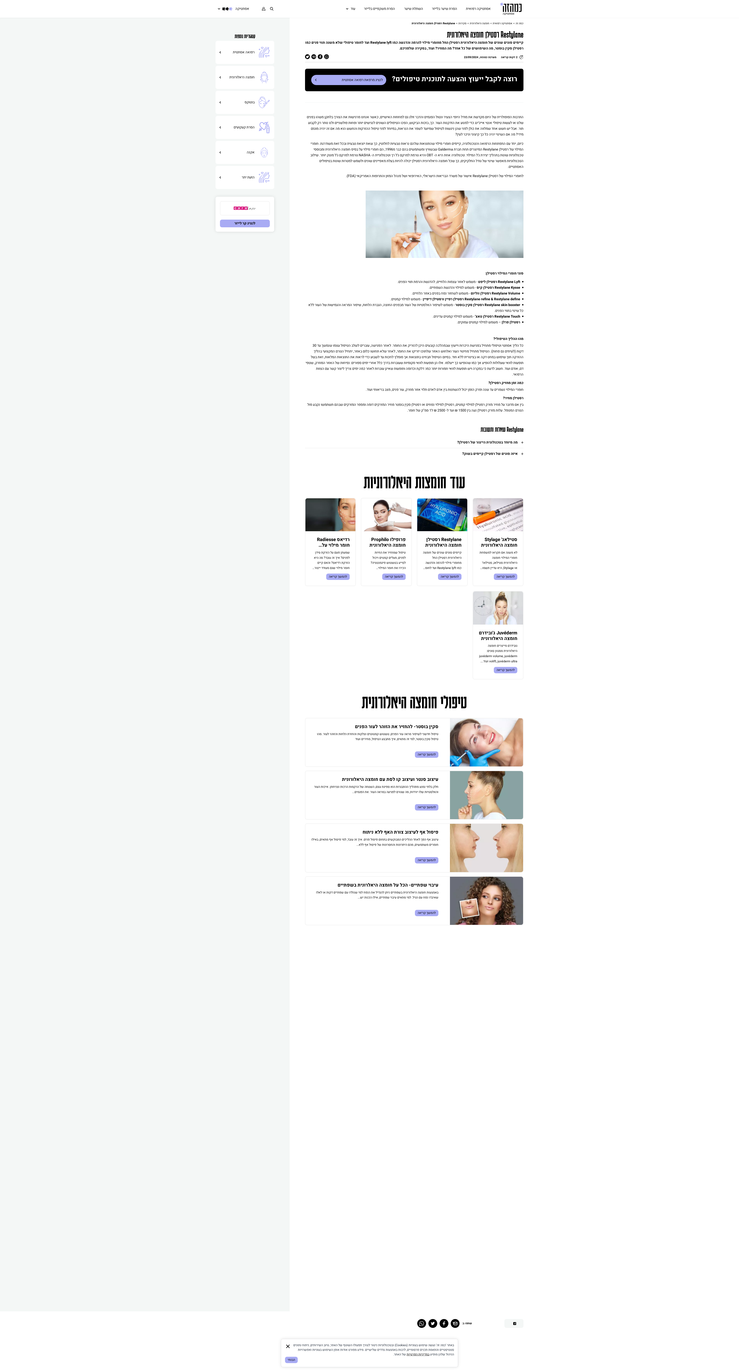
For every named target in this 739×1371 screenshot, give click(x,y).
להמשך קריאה (506, 576)
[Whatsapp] (421, 1323)
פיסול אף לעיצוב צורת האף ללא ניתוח (400, 832)
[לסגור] (288, 1346)
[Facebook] (444, 1323)
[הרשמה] (264, 8)
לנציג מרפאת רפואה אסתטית (362, 80)
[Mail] (455, 1323)
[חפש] (272, 8)
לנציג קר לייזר (244, 223)
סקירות (462, 23)
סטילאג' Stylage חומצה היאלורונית (499, 542)
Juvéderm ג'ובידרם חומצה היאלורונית (498, 636)
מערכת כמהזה (488, 57)
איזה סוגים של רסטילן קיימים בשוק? (490, 453)
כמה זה (519, 23)
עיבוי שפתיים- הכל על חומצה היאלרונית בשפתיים (388, 885)
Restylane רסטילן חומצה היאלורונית (443, 542)
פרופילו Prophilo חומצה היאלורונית (388, 542)
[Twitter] (432, 1323)
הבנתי (291, 1360)
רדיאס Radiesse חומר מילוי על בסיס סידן (333, 545)
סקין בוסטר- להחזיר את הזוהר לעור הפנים (396, 726)
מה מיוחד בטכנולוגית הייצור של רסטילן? (487, 442)
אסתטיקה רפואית (502, 23)
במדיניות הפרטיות (418, 1354)
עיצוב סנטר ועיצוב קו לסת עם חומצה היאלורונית (390, 779)
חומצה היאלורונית (479, 23)
